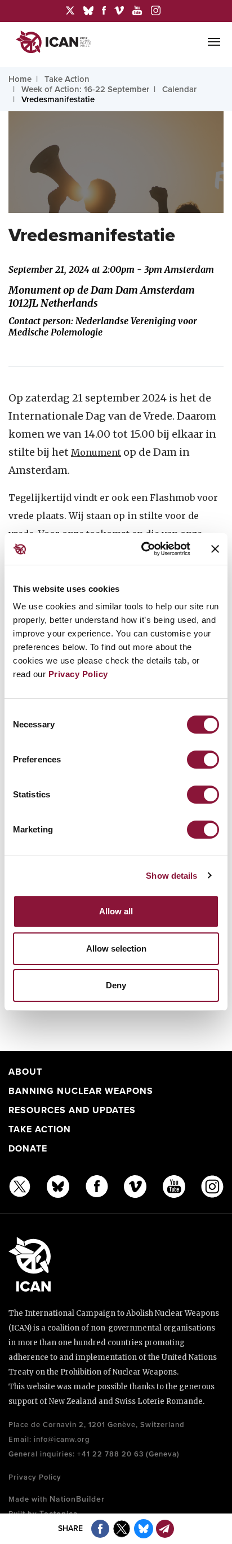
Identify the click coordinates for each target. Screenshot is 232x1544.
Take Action (39, 1129)
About (25, 1072)
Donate (27, 1148)
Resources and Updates (72, 1110)
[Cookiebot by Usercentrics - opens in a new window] (143, 549)
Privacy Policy (78, 674)
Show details (171, 875)
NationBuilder (77, 1499)
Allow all (116, 911)
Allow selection (116, 948)
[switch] (203, 760)
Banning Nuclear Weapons (80, 1091)
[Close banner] (215, 549)
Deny (116, 985)
